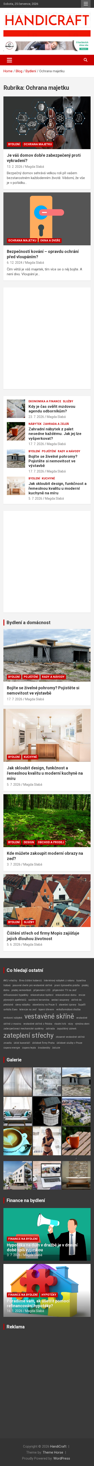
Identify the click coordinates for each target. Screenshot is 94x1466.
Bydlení (14, 144)
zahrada (50, 1028)
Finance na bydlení (26, 1200)
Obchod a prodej (51, 842)
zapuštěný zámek (66, 1028)
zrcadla (7, 1042)
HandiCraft (58, 1446)
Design (29, 842)
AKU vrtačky (10, 980)
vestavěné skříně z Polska (37, 1023)
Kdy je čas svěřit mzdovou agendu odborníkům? (52, 408)
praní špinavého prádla (67, 985)
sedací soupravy (60, 999)
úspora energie (11, 1047)
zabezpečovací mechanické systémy (23, 1028)
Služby (68, 401)
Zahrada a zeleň (56, 424)
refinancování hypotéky (15, 995)
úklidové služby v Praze (69, 1042)
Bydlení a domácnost (28, 622)
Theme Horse (53, 1452)
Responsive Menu (86, 4)
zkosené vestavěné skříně (70, 1036)
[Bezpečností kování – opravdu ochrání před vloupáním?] (47, 219)
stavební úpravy (67, 1004)
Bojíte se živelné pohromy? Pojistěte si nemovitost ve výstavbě (53, 461)
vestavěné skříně (49, 1016)
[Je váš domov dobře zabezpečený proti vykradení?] (47, 122)
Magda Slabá (34, 166)
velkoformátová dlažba (68, 1009)
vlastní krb (60, 1023)
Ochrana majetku (38, 144)
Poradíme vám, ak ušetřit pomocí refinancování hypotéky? (38, 1303)
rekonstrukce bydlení (41, 995)
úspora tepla (29, 1047)
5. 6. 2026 (14, 944)
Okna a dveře (50, 240)
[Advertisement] (47, 338)
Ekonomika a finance (45, 401)
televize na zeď (28, 1009)
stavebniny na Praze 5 (44, 1004)
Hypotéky (49, 1294)
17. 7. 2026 (36, 444)
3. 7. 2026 (14, 864)
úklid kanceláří (22, 1042)
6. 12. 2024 (14, 262)
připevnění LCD (41, 990)
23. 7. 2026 (36, 417)
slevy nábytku (22, 1004)
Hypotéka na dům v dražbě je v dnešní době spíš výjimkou (42, 1247)
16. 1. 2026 (14, 1311)
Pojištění (49, 451)
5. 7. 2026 (35, 498)
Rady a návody (69, 451)
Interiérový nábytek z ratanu (59, 980)
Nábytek (35, 424)
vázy (70, 1023)
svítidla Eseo (10, 1009)
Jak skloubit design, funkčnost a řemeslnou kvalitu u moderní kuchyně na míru (57, 488)
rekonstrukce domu (65, 995)
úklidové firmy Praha (43, 1042)
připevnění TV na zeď (64, 990)
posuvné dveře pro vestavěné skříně (32, 985)
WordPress (61, 1458)
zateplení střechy (28, 1035)
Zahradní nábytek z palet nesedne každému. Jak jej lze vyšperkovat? (55, 434)
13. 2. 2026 (14, 166)
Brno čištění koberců (30, 980)
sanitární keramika (38, 999)
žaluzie (56, 1047)
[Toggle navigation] (9, 60)
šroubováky (44, 1047)
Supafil (82, 1004)
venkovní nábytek (12, 1017)
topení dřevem (46, 1009)
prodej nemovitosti (21, 990)
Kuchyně (48, 478)
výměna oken (82, 1023)
